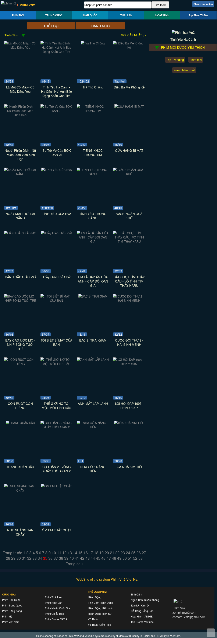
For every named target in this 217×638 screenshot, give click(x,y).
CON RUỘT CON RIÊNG (20, 405)
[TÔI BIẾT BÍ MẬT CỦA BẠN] (56, 300)
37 (56, 558)
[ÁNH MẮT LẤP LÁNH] (93, 359)
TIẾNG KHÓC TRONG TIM (93, 152)
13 (70, 552)
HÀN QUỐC (90, 15)
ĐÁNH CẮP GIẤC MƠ (20, 277)
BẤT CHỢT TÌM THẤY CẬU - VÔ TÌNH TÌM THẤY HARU (129, 281)
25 (133, 552)
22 (117, 552)
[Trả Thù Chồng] (93, 43)
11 (59, 552)
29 (13, 558)
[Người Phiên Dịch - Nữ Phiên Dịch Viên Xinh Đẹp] (20, 115)
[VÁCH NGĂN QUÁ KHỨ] (129, 174)
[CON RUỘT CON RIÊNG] (20, 364)
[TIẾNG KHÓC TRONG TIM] (93, 111)
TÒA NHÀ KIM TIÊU (129, 466)
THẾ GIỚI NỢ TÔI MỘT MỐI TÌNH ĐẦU (56, 405)
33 (34, 558)
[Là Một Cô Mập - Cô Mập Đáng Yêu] (20, 47)
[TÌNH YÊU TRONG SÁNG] (93, 174)
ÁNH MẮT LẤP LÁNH (93, 403)
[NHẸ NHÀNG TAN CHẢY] (20, 490)
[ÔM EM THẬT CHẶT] (56, 486)
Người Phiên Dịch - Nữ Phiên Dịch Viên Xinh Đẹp (20, 154)
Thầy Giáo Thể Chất (57, 277)
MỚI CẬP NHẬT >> (133, 35)
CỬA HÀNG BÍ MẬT (129, 150)
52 (135, 558)
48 (114, 558)
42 (82, 558)
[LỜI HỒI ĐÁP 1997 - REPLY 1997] (129, 364)
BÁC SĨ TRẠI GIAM (93, 340)
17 (91, 552)
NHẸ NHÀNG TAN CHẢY (20, 532)
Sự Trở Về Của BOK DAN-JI (56, 152)
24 (128, 552)
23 (123, 552)
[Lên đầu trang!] (211, 632)
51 (130, 558)
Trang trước (12, 552)
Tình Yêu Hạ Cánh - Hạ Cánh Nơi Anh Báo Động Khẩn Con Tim (56, 91)
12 (64, 552)
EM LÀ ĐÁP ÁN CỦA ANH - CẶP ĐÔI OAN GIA (93, 281)
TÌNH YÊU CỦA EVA (56, 213)
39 (66, 558)
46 (103, 558)
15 (80, 552)
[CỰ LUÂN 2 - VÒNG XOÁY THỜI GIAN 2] (56, 427)
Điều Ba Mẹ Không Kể (129, 87)
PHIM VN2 (27, 5)
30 (19, 558)
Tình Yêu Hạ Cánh (183, 39)
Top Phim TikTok (198, 15)
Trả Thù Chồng (93, 87)
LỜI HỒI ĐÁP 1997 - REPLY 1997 (129, 405)
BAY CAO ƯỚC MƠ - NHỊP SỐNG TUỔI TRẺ (20, 344)
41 (77, 558)
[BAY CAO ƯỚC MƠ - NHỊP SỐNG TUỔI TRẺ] (20, 300)
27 (144, 552)
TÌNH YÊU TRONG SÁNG (93, 215)
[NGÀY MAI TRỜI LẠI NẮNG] (20, 174)
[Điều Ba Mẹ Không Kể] (129, 47)
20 (107, 552)
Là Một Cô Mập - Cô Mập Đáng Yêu (20, 89)
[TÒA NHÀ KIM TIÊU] (129, 423)
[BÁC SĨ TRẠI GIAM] (92, 296)
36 (50, 558)
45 (98, 558)
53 (140, 558)
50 (124, 558)
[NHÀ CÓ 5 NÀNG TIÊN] (93, 427)
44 (93, 558)
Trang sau (74, 563)
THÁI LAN (126, 15)
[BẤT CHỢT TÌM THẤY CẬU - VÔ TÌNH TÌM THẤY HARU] (129, 241)
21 (112, 552)
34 (40, 558)
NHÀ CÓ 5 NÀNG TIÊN (93, 468)
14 (75, 552)
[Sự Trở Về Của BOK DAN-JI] (56, 111)
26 (138, 552)
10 (54, 552)
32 (29, 558)
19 (101, 552)
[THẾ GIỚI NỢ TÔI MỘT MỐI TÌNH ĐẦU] (56, 364)
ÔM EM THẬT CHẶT (56, 530)
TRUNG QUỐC (54, 15)
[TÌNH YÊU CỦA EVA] (56, 170)
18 (96, 552)
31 (24, 558)
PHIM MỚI (18, 15)
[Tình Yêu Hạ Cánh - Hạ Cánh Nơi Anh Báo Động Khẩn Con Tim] (56, 52)
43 (87, 558)
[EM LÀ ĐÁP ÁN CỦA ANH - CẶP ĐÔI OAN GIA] (93, 241)
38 (61, 558)
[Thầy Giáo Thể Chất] (56, 233)
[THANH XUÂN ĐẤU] (20, 423)
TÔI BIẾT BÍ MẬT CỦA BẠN (56, 342)
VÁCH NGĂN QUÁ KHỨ (129, 215)
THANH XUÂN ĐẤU (20, 466)
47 (109, 558)
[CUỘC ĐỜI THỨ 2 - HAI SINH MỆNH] (129, 300)
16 (85, 552)
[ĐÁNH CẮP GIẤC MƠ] (20, 233)
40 (72, 558)
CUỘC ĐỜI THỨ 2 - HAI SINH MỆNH (129, 342)
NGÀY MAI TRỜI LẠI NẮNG (20, 215)
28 (8, 558)
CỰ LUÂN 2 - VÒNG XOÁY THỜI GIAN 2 (56, 468)
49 (119, 558)
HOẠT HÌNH (162, 15)
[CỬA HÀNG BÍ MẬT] (129, 106)
